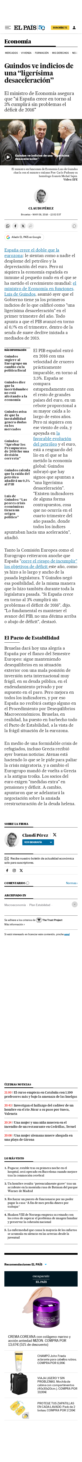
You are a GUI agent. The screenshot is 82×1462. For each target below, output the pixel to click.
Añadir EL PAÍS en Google (26, 237)
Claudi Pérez (41, 208)
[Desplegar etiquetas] (75, 904)
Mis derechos (60, 53)
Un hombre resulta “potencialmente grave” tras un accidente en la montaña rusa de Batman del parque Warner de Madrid (43, 1187)
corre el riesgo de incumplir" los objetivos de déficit (40, 563)
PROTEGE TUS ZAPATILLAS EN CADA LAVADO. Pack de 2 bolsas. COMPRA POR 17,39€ (56, 1406)
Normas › (72, 883)
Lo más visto (14, 1158)
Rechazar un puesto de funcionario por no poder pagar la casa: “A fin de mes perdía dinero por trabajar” (40, 1202)
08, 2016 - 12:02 (47, 214)
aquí (67, 934)
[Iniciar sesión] (74, 27)
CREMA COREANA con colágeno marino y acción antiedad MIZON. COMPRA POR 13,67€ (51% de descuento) (39, 1341)
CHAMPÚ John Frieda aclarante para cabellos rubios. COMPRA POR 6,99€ (57, 1359)
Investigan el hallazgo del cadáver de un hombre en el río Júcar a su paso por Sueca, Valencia (38, 1109)
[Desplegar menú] (7, 27)
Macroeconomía (15, 905)
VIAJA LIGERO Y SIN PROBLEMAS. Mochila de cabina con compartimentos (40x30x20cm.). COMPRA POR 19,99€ (57, 1385)
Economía (17, 42)
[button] (41, 142)
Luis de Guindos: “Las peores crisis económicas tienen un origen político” (15, 507)
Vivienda (26, 53)
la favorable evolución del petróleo (52, 439)
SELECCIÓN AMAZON (41, 1279)
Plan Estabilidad (39, 905)
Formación (42, 53)
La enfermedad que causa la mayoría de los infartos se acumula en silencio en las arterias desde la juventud (42, 1233)
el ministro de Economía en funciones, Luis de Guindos (40, 289)
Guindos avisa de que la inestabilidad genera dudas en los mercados (15, 420)
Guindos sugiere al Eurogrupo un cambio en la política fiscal (15, 363)
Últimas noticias (17, 1084)
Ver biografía (33, 842)
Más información (13, 924)
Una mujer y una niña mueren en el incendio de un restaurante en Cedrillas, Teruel (40, 1125)
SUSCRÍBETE (60, 27)
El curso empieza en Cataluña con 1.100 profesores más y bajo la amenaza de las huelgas (40, 1094)
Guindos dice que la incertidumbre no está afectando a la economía (16, 391)
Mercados (11, 53)
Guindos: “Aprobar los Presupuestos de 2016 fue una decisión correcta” (16, 450)
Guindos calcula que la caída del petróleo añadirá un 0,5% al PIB (17, 477)
